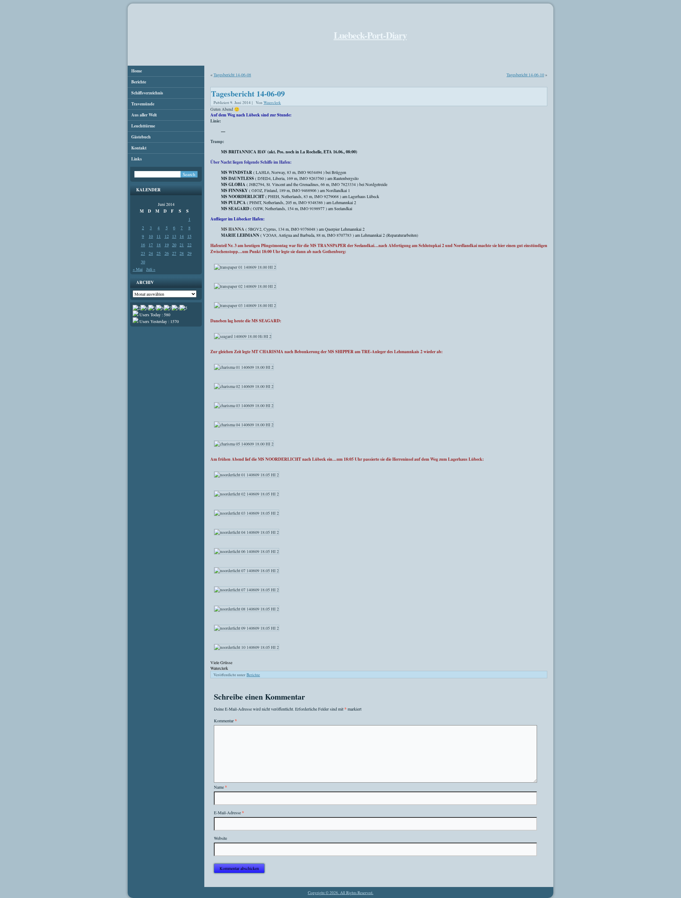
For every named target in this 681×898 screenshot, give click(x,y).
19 (167, 244)
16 (143, 244)
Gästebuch (141, 137)
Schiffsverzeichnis (147, 93)
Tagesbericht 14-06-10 (525, 74)
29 (189, 253)
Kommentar (225, 721)
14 (181, 236)
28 (181, 253)
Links (136, 159)
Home (136, 71)
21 (181, 244)
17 (151, 244)
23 (143, 253)
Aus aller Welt (144, 115)
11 (158, 236)
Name (220, 787)
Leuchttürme (143, 126)
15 (189, 236)
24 (151, 253)
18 (158, 244)
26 (167, 253)
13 (174, 236)
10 (151, 236)
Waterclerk (272, 102)
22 (189, 244)
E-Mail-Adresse (229, 813)
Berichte (138, 82)
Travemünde (142, 104)
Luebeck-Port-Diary (370, 35)
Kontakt (138, 148)
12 (167, 236)
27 (174, 253)
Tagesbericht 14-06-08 (232, 74)
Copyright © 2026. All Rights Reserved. (340, 892)
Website (220, 838)
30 (143, 261)
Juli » (150, 269)
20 (174, 244)
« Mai (138, 269)
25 (158, 253)
